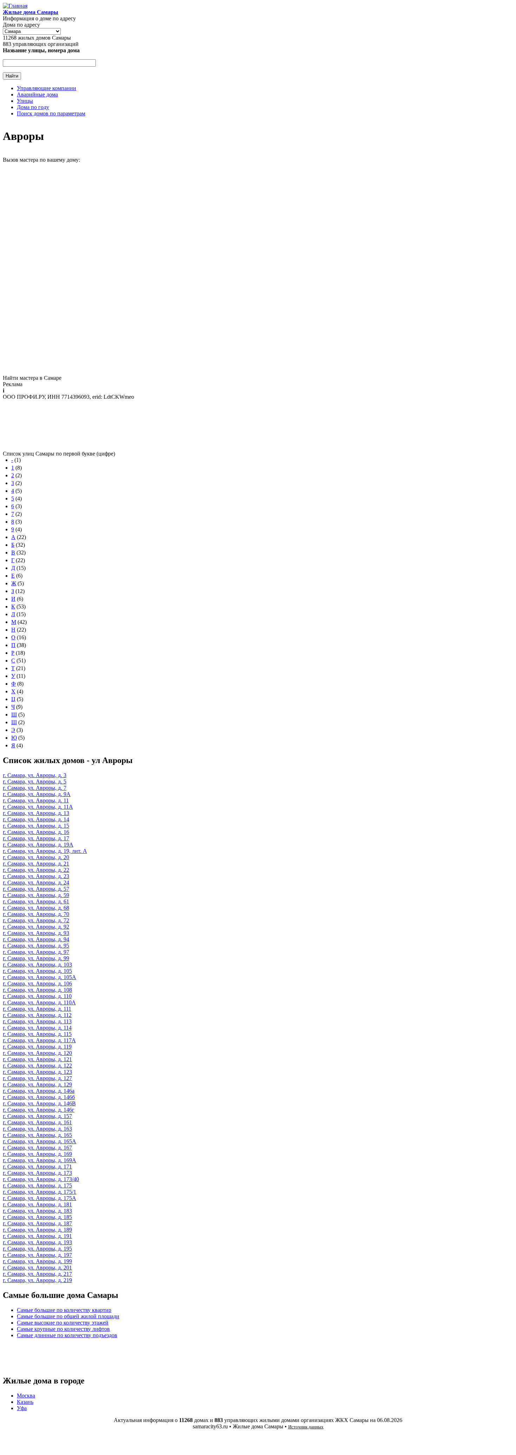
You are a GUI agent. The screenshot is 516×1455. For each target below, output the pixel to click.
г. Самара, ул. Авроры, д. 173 (37, 1173)
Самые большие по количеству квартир (64, 1310)
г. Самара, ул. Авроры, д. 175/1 (39, 1192)
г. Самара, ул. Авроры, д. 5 (34, 781)
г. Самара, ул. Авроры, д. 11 (36, 800)
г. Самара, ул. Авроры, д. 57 (36, 889)
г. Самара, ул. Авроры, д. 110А (39, 1002)
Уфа (22, 1408)
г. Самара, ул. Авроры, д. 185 (37, 1217)
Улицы (25, 101)
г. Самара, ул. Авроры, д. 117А (39, 1040)
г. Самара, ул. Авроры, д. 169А (39, 1160)
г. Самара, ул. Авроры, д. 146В (39, 1103)
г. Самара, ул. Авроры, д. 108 (37, 990)
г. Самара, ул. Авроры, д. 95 (36, 946)
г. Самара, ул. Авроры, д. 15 (36, 826)
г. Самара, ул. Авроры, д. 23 (36, 876)
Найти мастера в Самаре (32, 378)
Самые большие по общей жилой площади (68, 1316)
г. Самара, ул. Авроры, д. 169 (37, 1154)
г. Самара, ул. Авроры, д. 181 (37, 1204)
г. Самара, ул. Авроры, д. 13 (36, 813)
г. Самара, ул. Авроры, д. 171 (37, 1167)
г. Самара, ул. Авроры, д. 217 (37, 1274)
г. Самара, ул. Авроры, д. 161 (37, 1122)
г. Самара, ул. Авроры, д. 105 (37, 971)
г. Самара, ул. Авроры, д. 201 (37, 1268)
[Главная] (15, 6)
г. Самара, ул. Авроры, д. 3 (34, 775)
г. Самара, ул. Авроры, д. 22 (36, 870)
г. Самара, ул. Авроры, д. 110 (37, 996)
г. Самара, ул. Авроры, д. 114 (37, 1028)
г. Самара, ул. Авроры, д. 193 (37, 1242)
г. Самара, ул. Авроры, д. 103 (37, 965)
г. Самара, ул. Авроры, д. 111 (37, 1009)
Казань (25, 1402)
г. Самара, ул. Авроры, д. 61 (36, 901)
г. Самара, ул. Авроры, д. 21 (36, 864)
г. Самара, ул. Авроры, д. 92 (36, 927)
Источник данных (306, 1426)
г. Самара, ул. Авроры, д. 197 (37, 1255)
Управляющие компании (46, 88)
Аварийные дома (37, 94)
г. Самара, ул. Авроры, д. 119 (37, 1047)
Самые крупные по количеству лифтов (63, 1329)
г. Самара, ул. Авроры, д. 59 (36, 895)
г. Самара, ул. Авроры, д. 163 (37, 1129)
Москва (26, 1396)
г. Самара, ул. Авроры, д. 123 (37, 1072)
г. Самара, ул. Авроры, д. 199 (37, 1261)
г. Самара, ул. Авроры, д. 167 (37, 1148)
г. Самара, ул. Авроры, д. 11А (38, 807)
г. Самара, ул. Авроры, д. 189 (37, 1230)
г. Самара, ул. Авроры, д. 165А (39, 1141)
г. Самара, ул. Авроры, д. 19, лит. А (45, 851)
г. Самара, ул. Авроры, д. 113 (37, 1021)
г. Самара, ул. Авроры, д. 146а (38, 1091)
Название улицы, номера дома (41, 50)
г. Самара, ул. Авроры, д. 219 (37, 1280)
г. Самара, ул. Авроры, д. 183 (37, 1211)
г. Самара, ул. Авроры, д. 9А (37, 794)
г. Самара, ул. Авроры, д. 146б (39, 1097)
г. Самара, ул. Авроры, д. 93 (36, 933)
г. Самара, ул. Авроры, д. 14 (36, 819)
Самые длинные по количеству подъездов (67, 1335)
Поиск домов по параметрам (51, 113)
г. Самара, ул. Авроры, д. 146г (38, 1110)
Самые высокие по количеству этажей (62, 1323)
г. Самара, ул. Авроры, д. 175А (39, 1198)
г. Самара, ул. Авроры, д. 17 (36, 838)
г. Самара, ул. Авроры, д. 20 (36, 857)
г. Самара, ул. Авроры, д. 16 (36, 832)
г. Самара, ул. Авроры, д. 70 (36, 914)
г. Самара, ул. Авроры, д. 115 (37, 1034)
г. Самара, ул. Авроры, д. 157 (37, 1116)
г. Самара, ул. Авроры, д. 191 (37, 1236)
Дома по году (33, 107)
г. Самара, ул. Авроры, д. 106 (37, 983)
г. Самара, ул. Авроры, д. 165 (37, 1135)
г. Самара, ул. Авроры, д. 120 (37, 1053)
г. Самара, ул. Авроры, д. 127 (37, 1078)
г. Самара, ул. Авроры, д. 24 (36, 882)
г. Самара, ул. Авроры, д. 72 (36, 920)
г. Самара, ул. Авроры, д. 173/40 (41, 1179)
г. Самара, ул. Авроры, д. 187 (37, 1223)
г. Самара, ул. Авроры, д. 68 (36, 908)
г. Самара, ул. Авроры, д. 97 (36, 952)
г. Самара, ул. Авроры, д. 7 (34, 788)
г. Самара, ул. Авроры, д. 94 (36, 939)
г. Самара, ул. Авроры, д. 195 (37, 1249)
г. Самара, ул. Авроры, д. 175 (37, 1185)
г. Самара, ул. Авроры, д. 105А (39, 977)
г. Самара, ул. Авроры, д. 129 (37, 1084)
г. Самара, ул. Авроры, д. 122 (37, 1066)
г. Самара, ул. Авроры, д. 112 (37, 1015)
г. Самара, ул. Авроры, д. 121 (37, 1059)
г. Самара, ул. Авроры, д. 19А (38, 845)
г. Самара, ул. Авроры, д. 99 (36, 958)
